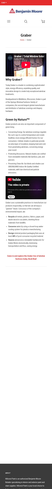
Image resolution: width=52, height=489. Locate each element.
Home (22, 40)
